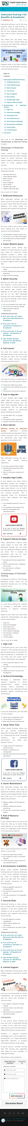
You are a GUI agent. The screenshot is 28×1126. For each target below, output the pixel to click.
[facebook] (5, 1113)
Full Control (10, 91)
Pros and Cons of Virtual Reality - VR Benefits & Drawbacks (12, 333)
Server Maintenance (13, 118)
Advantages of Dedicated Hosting (14, 79)
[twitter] (10, 1113)
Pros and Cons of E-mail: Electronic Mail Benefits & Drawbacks (13, 318)
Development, (6, 20)
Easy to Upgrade (12, 94)
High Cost (10, 109)
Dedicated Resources (13, 82)
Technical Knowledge (13, 112)
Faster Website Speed (13, 85)
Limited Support (12, 130)
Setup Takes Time (12, 115)
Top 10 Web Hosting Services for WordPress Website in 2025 (12, 341)
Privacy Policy (8, 1118)
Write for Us (23, 1118)
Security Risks (11, 127)
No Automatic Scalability (14, 124)
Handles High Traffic (13, 100)
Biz (12, 20)
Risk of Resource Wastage (15, 121)
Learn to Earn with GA (14, 525)
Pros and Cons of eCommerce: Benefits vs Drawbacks (12, 326)
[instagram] (14, 1113)
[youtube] (23, 1113)
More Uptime (11, 97)
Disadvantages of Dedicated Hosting (15, 106)
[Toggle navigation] (3, 9)
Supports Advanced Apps (14, 102)
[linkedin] (18, 1113)
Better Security (11, 88)
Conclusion (7, 133)
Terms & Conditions (16, 1118)
